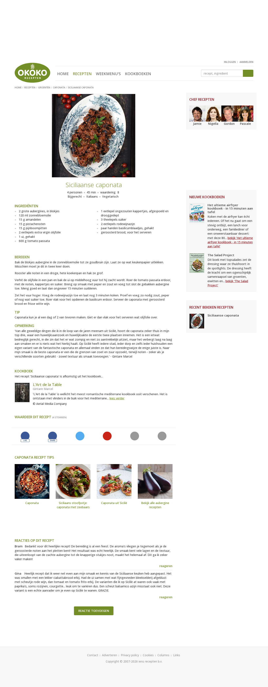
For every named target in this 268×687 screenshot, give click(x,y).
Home (63, 73)
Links (176, 655)
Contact (92, 655)
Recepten (82, 73)
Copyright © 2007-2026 (122, 661)
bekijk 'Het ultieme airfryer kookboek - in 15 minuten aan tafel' (230, 242)
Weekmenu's (108, 73)
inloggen (230, 61)
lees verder (117, 398)
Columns (163, 655)
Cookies (148, 655)
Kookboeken (138, 73)
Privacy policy (130, 655)
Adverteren (109, 655)
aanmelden (246, 61)
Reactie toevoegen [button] (93, 611)
